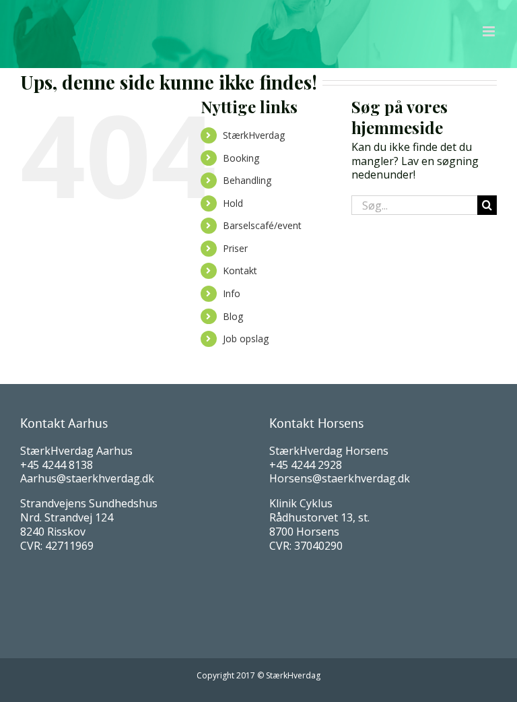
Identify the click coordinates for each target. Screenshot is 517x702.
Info (231, 293)
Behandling (247, 180)
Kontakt (240, 270)
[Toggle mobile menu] (490, 31)
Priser (235, 248)
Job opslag (246, 338)
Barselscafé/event (262, 225)
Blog (233, 316)
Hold (233, 203)
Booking (241, 158)
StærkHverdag (254, 135)
